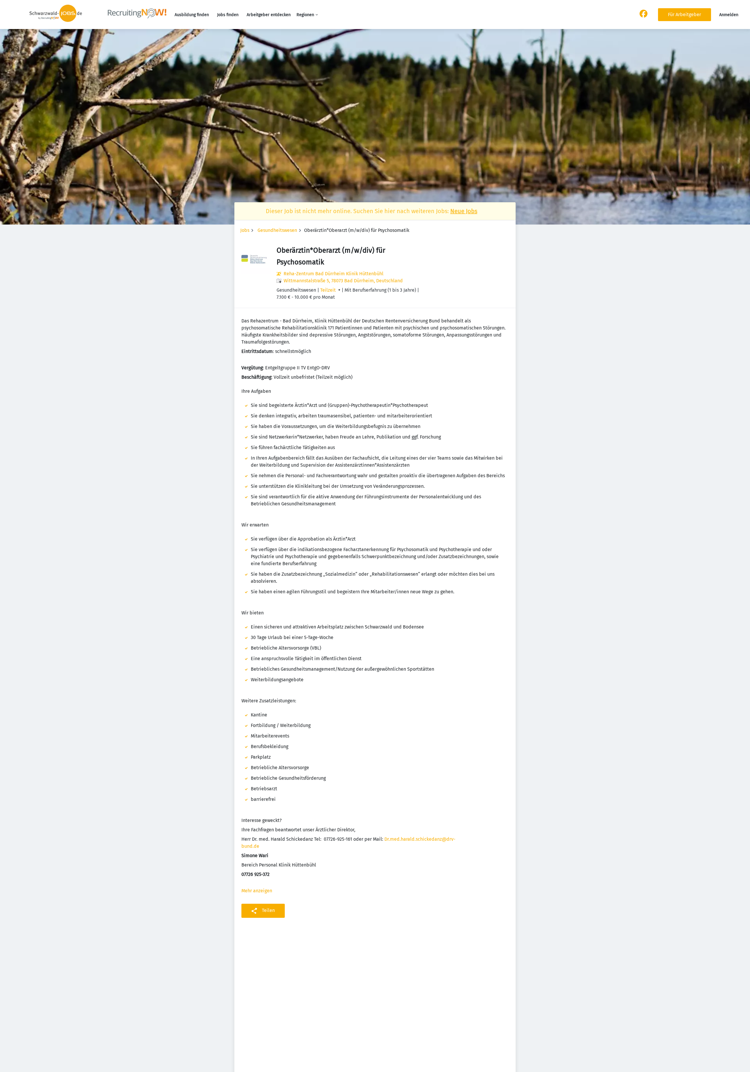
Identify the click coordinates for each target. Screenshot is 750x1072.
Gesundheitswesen (277, 230)
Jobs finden (227, 14)
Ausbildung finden (192, 14)
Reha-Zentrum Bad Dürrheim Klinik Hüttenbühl (333, 273)
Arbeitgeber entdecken (269, 14)
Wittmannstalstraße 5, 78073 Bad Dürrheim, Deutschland (343, 280)
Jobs (244, 230)
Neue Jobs (463, 211)
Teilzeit (328, 290)
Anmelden (728, 14)
